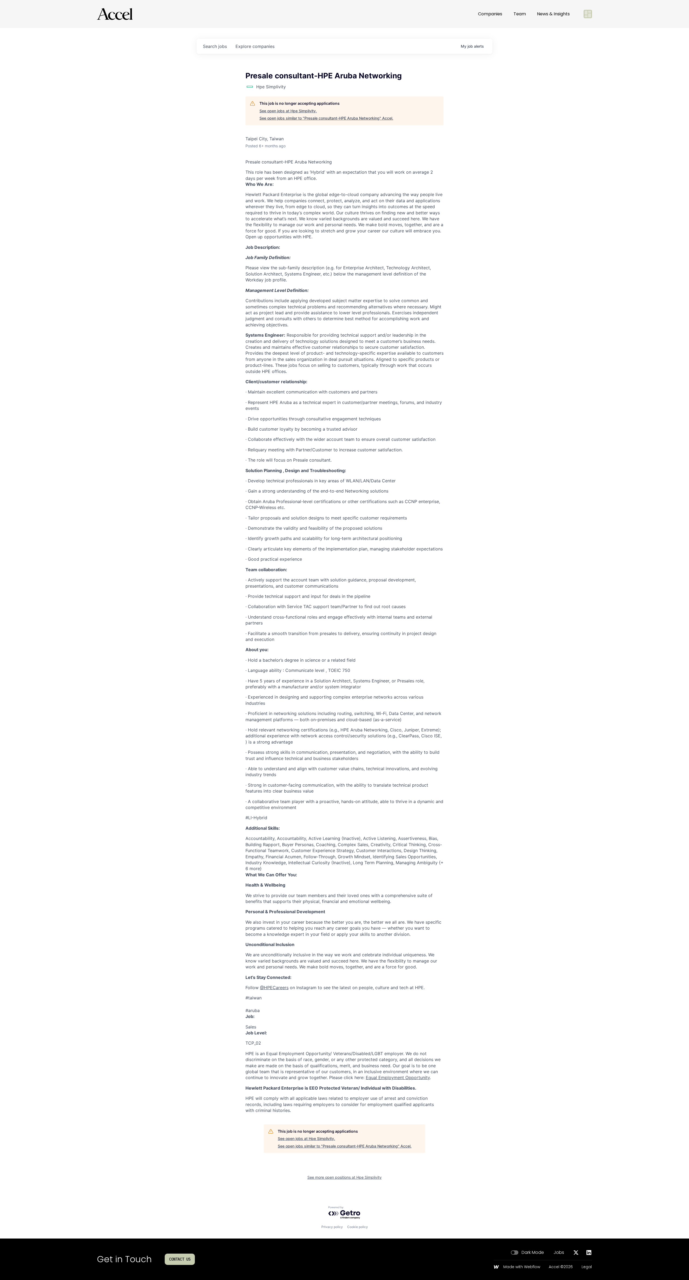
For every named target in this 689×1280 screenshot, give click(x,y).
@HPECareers (274, 987)
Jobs (559, 1252)
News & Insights (553, 14)
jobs (215, 46)
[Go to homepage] (114, 14)
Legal (587, 1267)
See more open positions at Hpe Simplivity (344, 1177)
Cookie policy (357, 1227)
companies (255, 46)
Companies (490, 14)
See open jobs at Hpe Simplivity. (288, 111)
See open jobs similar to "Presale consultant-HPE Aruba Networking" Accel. (326, 118)
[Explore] (587, 14)
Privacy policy (332, 1227)
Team (520, 14)
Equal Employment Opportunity (398, 1077)
